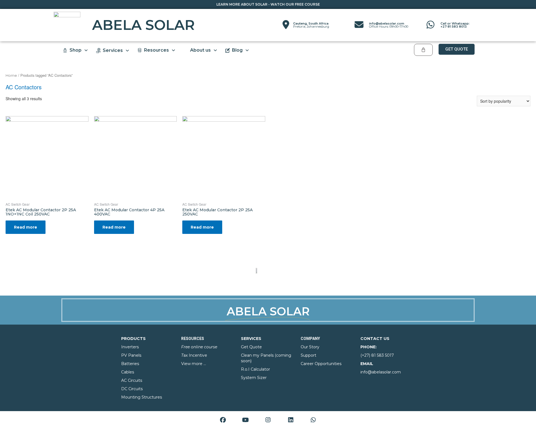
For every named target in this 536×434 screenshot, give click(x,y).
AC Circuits (131, 380)
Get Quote (251, 346)
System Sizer (254, 377)
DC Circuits (132, 388)
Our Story (310, 346)
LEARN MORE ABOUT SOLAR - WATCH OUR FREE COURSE (268, 4)
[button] (457, 49)
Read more (25, 227)
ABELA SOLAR (143, 24)
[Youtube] (245, 420)
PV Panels (131, 355)
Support (308, 355)
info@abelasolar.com (388, 24)
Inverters (130, 346)
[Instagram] (268, 420)
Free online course (199, 346)
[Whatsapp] (313, 420)
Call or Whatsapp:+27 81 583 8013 (455, 24)
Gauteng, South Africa (311, 24)
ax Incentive (194, 355)
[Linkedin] (290, 420)
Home (11, 75)
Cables (127, 372)
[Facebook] (223, 420)
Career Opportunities (321, 363)
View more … (193, 363)
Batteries (130, 363)
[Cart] (423, 50)
